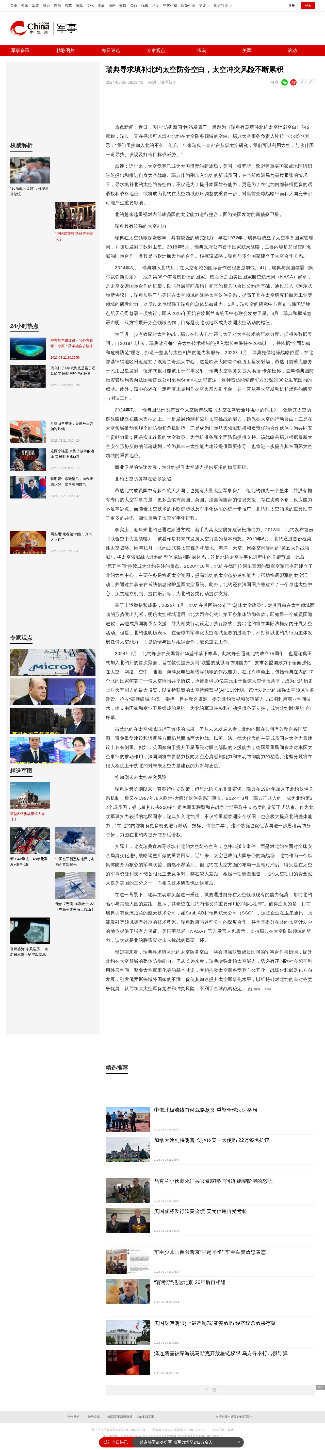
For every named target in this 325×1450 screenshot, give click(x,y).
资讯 (24, 6)
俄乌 (201, 50)
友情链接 (199, 1436)
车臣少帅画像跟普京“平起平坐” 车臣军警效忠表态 (210, 1252)
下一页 (210, 1390)
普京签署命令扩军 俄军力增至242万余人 (176, 1438)
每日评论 (111, 50)
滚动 (292, 50)
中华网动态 (214, 1436)
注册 (292, 5)
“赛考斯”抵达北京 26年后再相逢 (190, 1282)
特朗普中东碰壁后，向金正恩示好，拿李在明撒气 (72, 481)
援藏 (101, 6)
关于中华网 (110, 1436)
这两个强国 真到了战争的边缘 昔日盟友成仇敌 (72, 454)
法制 (155, 6)
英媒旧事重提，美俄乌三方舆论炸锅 (72, 426)
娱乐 (57, 6)
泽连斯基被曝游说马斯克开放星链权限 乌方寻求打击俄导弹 (221, 1353)
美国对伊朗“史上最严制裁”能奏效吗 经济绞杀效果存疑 (215, 1323)
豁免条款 (184, 1436)
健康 (122, 6)
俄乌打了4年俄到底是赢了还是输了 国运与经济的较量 (73, 371)
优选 (144, 6)
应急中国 (188, 6)
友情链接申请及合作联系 (234, 1417)
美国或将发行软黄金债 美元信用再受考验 (200, 1211)
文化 (90, 6)
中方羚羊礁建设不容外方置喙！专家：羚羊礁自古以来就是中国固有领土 (72, 343)
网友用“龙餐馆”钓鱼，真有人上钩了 (71, 537)
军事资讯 (20, 50)
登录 (308, 5)
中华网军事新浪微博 (118, 1417)
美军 (246, 50)
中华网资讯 (92, 1417)
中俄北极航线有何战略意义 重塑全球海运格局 (205, 1110)
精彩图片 (65, 50)
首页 (13, 6)
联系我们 (141, 1436)
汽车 (68, 6)
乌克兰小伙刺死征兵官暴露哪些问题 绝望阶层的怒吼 (213, 1181)
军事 (35, 6)
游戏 (79, 6)
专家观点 (156, 50)
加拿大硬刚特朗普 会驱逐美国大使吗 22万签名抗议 (211, 1140)
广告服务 (126, 1436)
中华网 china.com (31, 28)
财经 (46, 6)
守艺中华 (170, 6)
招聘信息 (155, 1436)
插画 (112, 6)
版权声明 (170, 1436)
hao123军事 (145, 1417)
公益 (133, 6)
